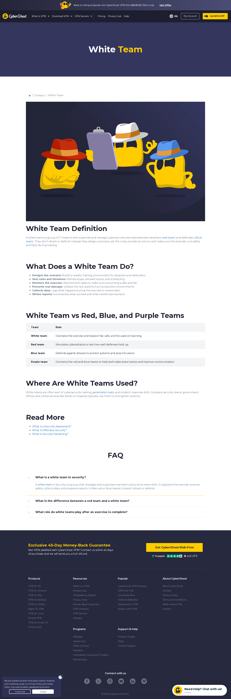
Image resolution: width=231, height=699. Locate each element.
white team (45, 484)
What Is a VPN (81, 586)
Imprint (167, 608)
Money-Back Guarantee (86, 604)
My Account (190, 16)
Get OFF (217, 16)
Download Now (126, 595)
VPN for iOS (34, 627)
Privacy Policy (170, 595)
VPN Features (81, 608)
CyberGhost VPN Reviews (132, 586)
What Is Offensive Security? (49, 430)
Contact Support (127, 645)
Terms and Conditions (174, 599)
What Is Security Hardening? (50, 434)
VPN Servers (80, 613)
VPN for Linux (36, 613)
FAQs (121, 641)
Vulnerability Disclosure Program (91, 655)
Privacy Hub (79, 590)
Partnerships (80, 659)
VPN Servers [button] (82, 16)
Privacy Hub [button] (114, 16)
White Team (55, 95)
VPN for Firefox (36, 604)
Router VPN (35, 618)
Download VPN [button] (60, 16)
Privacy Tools (80, 599)
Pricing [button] (101, 16)
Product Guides (126, 636)
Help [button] (126, 16)
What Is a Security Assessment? (52, 426)
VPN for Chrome (37, 590)
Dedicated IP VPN (128, 604)
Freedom (78, 650)
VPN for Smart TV (38, 622)
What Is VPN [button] (39, 16)
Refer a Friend (81, 645)
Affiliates (77, 636)
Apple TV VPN (36, 608)
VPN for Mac (35, 595)
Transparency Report (84, 595)
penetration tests (103, 392)
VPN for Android (37, 599)
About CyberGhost (173, 586)
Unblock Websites (128, 599)
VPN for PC (34, 586)
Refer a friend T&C (173, 604)
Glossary (39, 95)
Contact (167, 590)
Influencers (79, 641)
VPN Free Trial (126, 590)
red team (168, 237)
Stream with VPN (127, 608)
